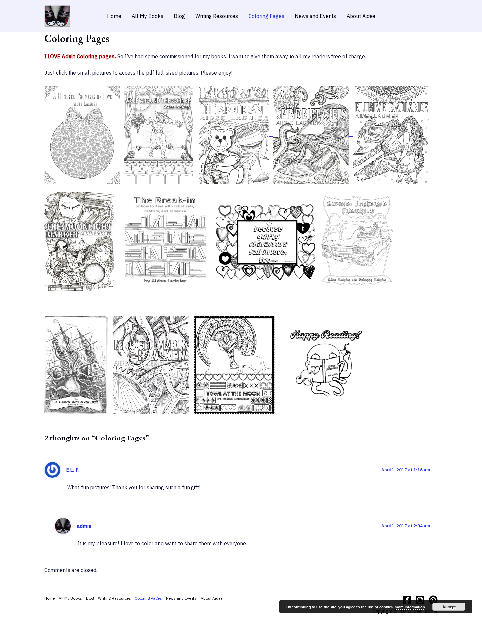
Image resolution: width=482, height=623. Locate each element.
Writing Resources (216, 16)
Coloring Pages (266, 16)
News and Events (315, 16)
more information (410, 606)
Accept (449, 607)
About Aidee (361, 16)
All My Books (147, 16)
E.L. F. (73, 469)
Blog (179, 16)
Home (114, 16)
